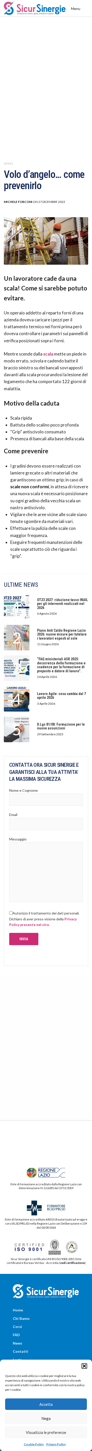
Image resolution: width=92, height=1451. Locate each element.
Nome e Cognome (23, 790)
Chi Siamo (21, 1318)
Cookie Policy (34, 1444)
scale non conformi (29, 486)
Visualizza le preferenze (46, 1432)
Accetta (46, 1404)
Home (18, 1310)
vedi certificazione (72, 1262)
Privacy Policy (56, 1444)
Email (13, 814)
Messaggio (18, 839)
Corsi (17, 1326)
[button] (84, 1366)
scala (47, 354)
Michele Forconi (18, 202)
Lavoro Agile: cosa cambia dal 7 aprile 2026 (61, 696)
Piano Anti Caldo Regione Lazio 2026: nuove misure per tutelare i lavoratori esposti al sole (62, 634)
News (8, 163)
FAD (16, 1335)
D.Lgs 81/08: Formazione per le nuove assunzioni (61, 726)
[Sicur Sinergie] (35, 8)
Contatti (20, 1351)
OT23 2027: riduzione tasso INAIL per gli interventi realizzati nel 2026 (62, 604)
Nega (46, 1418)
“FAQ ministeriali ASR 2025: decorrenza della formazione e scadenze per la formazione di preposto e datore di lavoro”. (61, 665)
